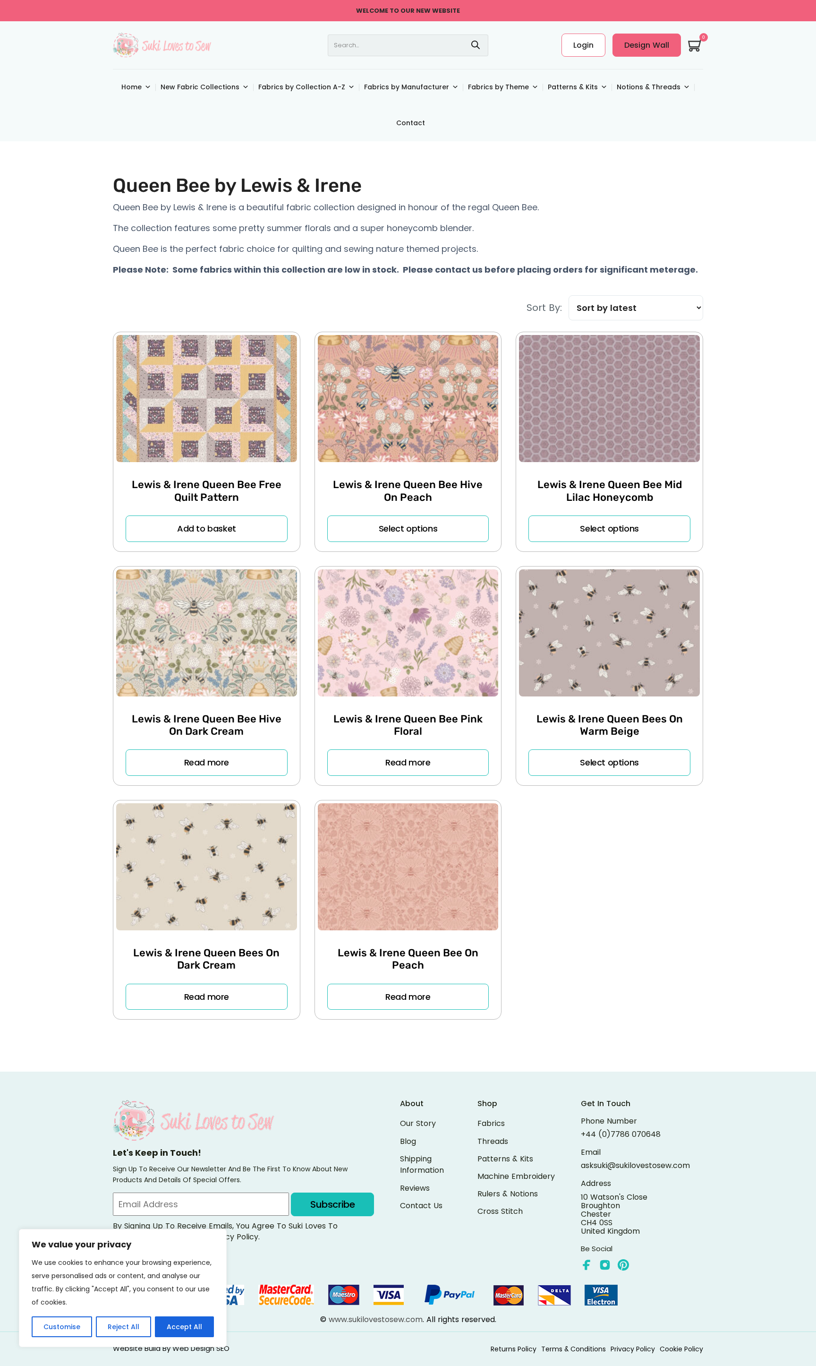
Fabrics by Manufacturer (406, 87)
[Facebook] (586, 1265)
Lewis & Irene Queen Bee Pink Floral (408, 725)
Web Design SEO (201, 1348)
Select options (408, 528)
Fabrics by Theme (498, 87)
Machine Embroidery (516, 1176)
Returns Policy (513, 1349)
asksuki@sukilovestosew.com (635, 1165)
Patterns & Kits (573, 87)
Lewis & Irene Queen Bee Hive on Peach (408, 490)
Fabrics (491, 1123)
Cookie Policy (681, 1349)
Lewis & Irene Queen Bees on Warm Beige (609, 725)
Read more (206, 762)
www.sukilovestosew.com (376, 1319)
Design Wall (646, 45)
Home (131, 87)
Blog (408, 1141)
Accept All (184, 1327)
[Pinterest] (623, 1265)
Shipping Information (422, 1164)
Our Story (418, 1123)
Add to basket (206, 528)
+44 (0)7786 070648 (621, 1134)
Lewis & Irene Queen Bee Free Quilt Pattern (206, 490)
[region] (123, 1288)
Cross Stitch (500, 1211)
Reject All (123, 1327)
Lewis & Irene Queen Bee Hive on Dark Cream (206, 725)
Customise (61, 1327)
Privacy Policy (633, 1349)
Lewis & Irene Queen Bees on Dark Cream (206, 958)
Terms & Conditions (573, 1349)
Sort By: (544, 308)
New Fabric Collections (200, 87)
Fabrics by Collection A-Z (301, 87)
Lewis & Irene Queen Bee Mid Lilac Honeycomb (609, 490)
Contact (410, 123)
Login (583, 45)
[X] (605, 1265)
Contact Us (421, 1205)
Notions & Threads (648, 87)
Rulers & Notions (507, 1193)
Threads (492, 1141)
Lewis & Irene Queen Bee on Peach (408, 958)
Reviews (415, 1188)
